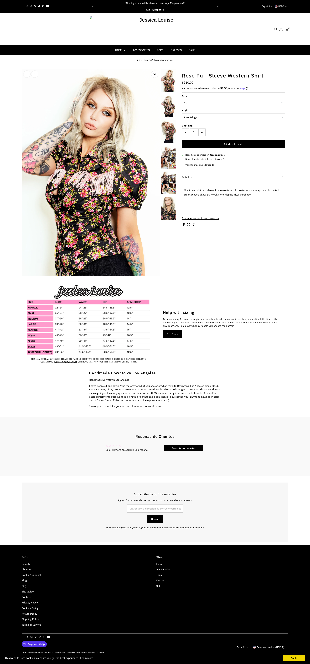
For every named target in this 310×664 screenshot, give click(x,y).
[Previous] (92, 6)
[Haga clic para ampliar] (154, 74)
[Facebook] (27, 6)
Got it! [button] (294, 658)
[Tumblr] (43, 6)
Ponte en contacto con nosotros (200, 218)
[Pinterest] (35, 6)
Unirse (155, 519)
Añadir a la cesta (233, 144)
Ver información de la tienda (199, 165)
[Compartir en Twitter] (189, 225)
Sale (192, 50)
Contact (26, 597)
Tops (160, 50)
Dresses (176, 50)
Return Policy (29, 613)
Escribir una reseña (183, 448)
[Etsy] (23, 6)
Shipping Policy (30, 619)
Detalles (187, 177)
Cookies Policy (30, 608)
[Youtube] (47, 6)
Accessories (141, 50)
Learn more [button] (86, 658)
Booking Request (31, 574)
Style (185, 110)
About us (27, 569)
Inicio (139, 60)
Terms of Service (31, 624)
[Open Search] (275, 29)
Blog (24, 580)
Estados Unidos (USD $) (270, 647)
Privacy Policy (30, 602)
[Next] (217, 6)
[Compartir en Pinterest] (194, 225)
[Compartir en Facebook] (184, 225)
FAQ (24, 586)
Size (184, 96)
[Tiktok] (39, 6)
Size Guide (172, 334)
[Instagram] (31, 6)
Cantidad (187, 125)
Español (266, 6)
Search (26, 564)
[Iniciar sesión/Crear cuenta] (280, 29)
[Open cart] (286, 29)
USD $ (281, 6)
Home (119, 50)
